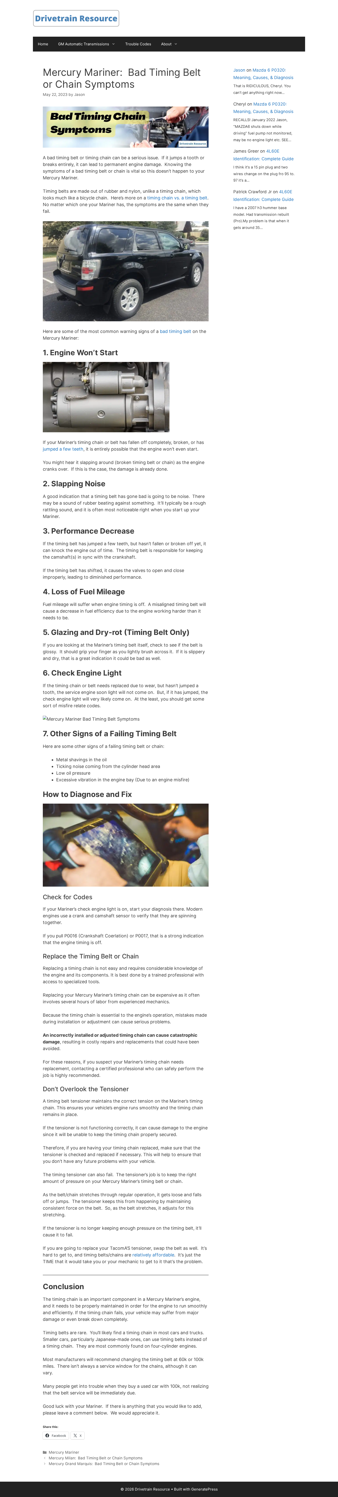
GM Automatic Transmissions (83, 44)
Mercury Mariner (64, 1452)
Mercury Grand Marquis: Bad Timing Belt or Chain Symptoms (104, 1463)
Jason (239, 70)
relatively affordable (152, 1254)
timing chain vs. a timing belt (176, 197)
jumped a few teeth (63, 449)
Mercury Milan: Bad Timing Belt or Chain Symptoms (96, 1458)
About (166, 44)
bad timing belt (175, 331)
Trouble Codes (138, 44)
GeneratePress (204, 1489)
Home (43, 44)
